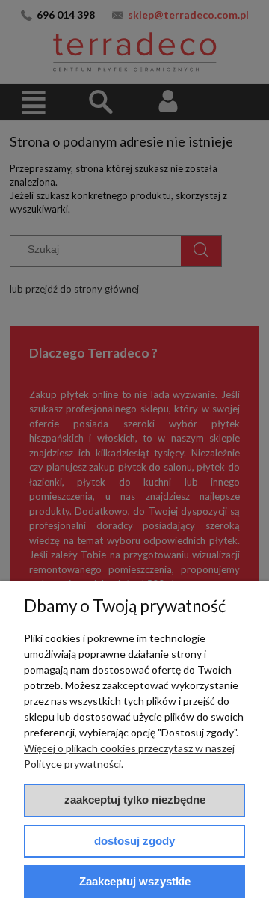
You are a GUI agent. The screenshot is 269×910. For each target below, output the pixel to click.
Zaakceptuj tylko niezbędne (134, 799)
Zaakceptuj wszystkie (135, 881)
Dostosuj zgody (134, 840)
